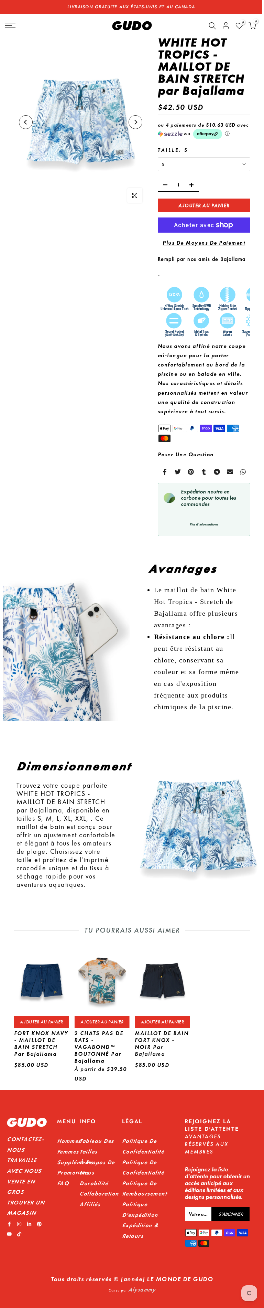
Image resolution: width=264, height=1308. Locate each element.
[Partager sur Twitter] (178, 472)
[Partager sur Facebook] (165, 472)
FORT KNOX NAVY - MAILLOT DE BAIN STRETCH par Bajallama (41, 1043)
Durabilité (93, 1183)
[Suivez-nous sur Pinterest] (39, 1224)
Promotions (73, 1172)
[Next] (135, 122)
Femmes (68, 1151)
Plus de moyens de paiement (204, 242)
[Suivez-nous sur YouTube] (9, 1234)
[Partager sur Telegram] (217, 472)
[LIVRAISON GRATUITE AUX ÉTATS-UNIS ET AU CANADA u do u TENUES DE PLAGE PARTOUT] (131, 7)
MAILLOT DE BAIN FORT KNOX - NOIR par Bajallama (162, 1043)
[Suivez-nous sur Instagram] (19, 1224)
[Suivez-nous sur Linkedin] (29, 1224)
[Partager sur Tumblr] (204, 472)
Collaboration (99, 1193)
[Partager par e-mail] (230, 472)
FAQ (63, 1183)
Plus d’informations (204, 524)
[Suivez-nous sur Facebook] (9, 1224)
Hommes (69, 1141)
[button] (204, 131)
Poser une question (186, 454)
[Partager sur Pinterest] (191, 472)
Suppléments (75, 1162)
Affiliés (89, 1204)
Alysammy (141, 1289)
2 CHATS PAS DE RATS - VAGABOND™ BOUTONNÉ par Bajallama (98, 1047)
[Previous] (26, 122)
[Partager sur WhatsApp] (243, 472)
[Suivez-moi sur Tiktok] (19, 1234)
